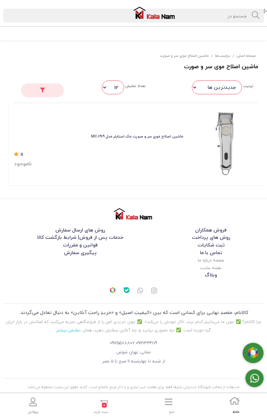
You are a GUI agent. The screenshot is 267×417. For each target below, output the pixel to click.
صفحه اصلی (246, 55)
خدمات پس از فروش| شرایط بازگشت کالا (80, 237)
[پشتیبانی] (140, 291)
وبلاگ (211, 274)
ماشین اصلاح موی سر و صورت (184, 55)
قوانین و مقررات (80, 245)
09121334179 (146, 343)
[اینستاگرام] (154, 291)
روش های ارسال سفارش (80, 230)
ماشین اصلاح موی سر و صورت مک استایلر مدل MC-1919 (137, 136)
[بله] (126, 291)
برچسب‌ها (222, 55)
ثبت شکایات (211, 245)
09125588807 (122, 343)
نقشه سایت (210, 268)
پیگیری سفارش (80, 252)
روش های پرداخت (211, 237)
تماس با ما (211, 252)
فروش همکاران (211, 230)
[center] (255, 16)
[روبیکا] (112, 291)
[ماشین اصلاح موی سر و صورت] (133, 214)
